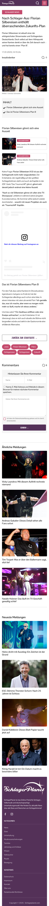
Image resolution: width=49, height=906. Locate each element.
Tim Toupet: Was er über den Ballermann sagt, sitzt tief (24, 561)
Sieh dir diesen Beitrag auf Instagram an (21, 244)
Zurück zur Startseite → (24, 337)
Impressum (8, 880)
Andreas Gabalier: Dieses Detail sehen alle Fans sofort (22, 522)
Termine (7, 843)
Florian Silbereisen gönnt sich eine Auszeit (25, 107)
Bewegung (8, 862)
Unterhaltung (9, 835)
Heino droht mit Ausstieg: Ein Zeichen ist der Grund (23, 653)
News (6, 827)
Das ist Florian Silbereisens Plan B (21, 112)
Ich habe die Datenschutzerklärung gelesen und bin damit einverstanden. (25, 419)
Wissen (6, 851)
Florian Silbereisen (20, 347)
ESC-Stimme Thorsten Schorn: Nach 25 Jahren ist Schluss (21, 692)
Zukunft (37, 352)
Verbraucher (8, 855)
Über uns (7, 888)
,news (6, 347)
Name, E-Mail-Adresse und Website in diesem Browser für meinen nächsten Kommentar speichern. (23, 389)
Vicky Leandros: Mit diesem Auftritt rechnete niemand (23, 483)
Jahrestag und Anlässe (12, 847)
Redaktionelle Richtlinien (13, 892)
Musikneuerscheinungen (13, 839)
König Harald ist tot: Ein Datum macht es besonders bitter (21, 770)
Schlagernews (9, 352)
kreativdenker (8, 57)
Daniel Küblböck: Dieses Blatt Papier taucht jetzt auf (23, 731)
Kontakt (7, 884)
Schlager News (12, 12)
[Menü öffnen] (44, 3)
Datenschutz (9, 876)
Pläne (33, 347)
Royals (6, 858)
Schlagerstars (24, 352)
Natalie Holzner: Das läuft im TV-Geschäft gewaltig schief (22, 600)
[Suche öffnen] (37, 3)
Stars (6, 831)
